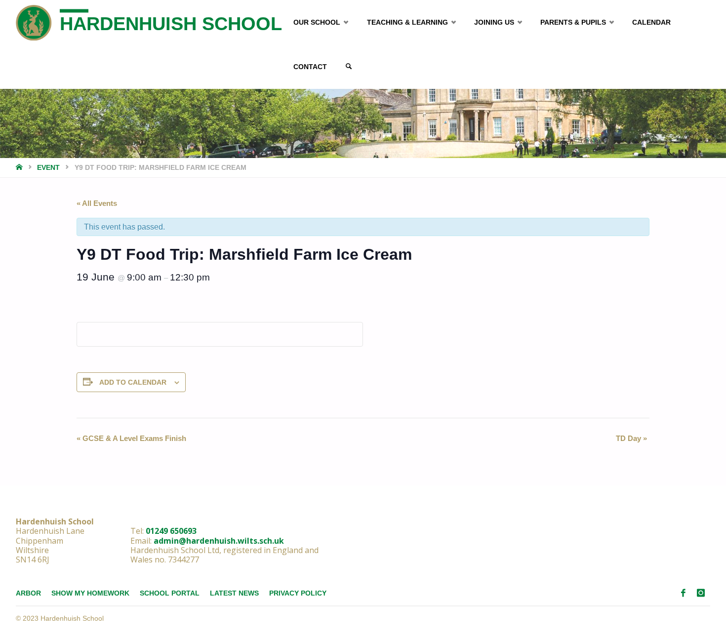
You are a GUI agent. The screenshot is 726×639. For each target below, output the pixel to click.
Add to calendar (132, 382)
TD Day (631, 438)
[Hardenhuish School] (34, 22)
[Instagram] (700, 593)
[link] (348, 66)
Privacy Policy (297, 593)
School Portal (170, 593)
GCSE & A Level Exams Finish (131, 438)
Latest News (234, 593)
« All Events (97, 203)
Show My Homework (90, 593)
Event (48, 167)
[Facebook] (683, 593)
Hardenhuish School (171, 23)
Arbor (28, 593)
